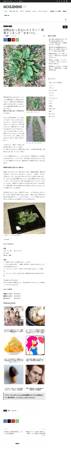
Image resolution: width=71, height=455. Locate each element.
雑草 (9, 410)
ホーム (5, 23)
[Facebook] (57, 1)
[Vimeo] (64, 1)
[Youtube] (67, 1)
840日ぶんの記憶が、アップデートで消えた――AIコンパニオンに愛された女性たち (58, 61)
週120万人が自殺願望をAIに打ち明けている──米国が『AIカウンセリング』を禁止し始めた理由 (58, 49)
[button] (65, 20)
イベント (51, 85)
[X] (62, 1)
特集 (50, 111)
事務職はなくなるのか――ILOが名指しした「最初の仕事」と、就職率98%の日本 (58, 68)
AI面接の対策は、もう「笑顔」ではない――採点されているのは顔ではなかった (58, 55)
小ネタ (50, 103)
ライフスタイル (53, 98)
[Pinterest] (13, 40)
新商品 (50, 106)
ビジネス (51, 93)
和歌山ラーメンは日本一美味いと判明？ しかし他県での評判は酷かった (35, 433)
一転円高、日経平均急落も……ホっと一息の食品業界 (13, 432)
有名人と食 (52, 108)
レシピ (10, 26)
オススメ (10, 23)
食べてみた (14, 410)
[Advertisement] (47, 6)
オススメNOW (53, 90)
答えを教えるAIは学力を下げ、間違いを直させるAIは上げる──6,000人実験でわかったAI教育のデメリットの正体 (58, 41)
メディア (51, 95)
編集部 (7, 35)
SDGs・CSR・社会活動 (55, 82)
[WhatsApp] (17, 40)
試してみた (52, 114)
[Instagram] (59, 1)
